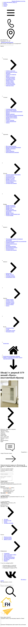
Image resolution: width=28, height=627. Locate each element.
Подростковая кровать (11, 180)
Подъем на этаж (7, 520)
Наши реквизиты (8, 555)
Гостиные (5, 59)
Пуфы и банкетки (10, 151)
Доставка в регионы (8, 523)
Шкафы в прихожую (10, 148)
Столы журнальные (10, 84)
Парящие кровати (10, 242)
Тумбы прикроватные (11, 121)
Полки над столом (10, 178)
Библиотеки (9, 273)
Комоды (8, 75)
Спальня (5, 97)
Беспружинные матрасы (11, 247)
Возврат (6, 560)
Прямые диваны (10, 80)
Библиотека (8, 211)
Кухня (4, 326)
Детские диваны (10, 182)
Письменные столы (10, 79)
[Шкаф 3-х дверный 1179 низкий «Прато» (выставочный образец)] (9, 407)
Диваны (5, 298)
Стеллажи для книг (10, 78)
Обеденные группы (10, 330)
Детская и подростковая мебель (13, 174)
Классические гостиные (11, 72)
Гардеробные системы (11, 210)
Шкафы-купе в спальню (11, 117)
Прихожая (5, 134)
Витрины (8, 73)
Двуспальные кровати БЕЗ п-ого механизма (16, 241)
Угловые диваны (10, 81)
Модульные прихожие (11, 146)
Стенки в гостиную (10, 70)
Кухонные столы (10, 328)
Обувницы (8, 149)
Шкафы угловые (10, 213)
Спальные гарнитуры (11, 109)
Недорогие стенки (10, 83)
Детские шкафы (9, 215)
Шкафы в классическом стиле (13, 214)
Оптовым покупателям (9, 558)
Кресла (7, 305)
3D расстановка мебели (9, 557)
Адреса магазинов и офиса (10, 554)
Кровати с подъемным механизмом (14, 111)
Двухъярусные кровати (11, 183)
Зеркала (8, 122)
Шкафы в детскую (10, 179)
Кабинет (5, 261)
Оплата (5, 3)
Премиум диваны (10, 303)
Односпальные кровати (11, 116)
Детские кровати (10, 175)
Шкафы (5, 204)
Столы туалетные (10, 120)
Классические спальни (11, 110)
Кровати (5, 227)
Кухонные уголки (10, 302)
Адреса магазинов (7, 2)
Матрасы (8, 119)
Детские (5, 173)
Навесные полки (10, 85)
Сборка (5, 5)
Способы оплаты (8, 538)
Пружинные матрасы (11, 246)
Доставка (5, 4)
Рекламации (6, 559)
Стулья (7, 329)
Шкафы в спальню (10, 114)
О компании (7, 553)
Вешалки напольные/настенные (13, 147)
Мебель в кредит (8, 539)
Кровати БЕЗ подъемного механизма (14, 115)
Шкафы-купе (9, 208)
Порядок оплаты (7, 537)
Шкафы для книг (10, 209)
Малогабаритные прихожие (12, 152)
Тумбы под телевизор (11, 74)
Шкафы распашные (10, 77)
